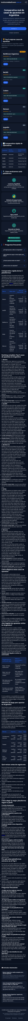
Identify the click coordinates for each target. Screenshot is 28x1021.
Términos (14, 1018)
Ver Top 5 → (14, 28)
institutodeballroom (11, 2)
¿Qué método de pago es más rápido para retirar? (13, 255)
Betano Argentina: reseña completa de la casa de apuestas (13, 973)
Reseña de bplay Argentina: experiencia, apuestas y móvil (13, 995)
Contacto (20, 1018)
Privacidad (7, 1018)
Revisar (5, 64)
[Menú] (25, 2)
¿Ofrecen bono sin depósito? (10, 265)
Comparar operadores (14, 32)
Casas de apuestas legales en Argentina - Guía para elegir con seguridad (13, 983)
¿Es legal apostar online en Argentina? (12, 249)
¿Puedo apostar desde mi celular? (11, 260)
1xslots (11, 283)
